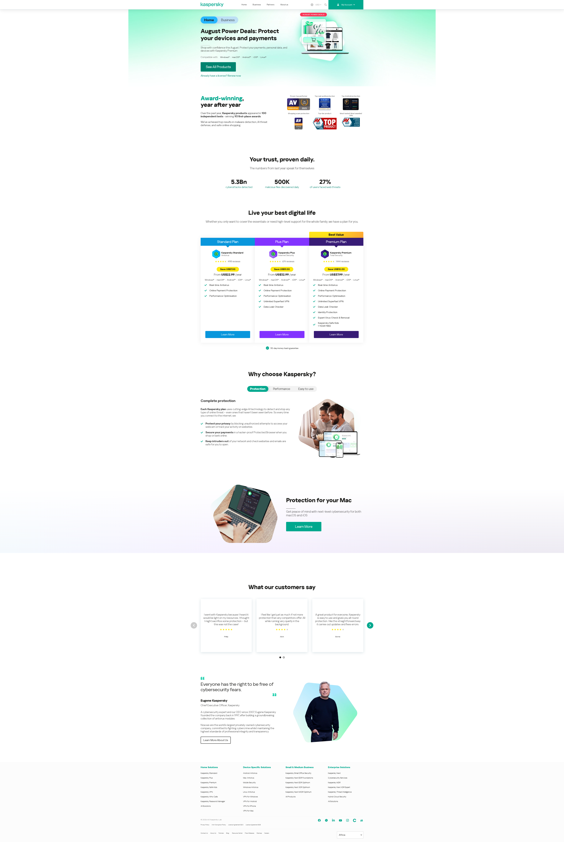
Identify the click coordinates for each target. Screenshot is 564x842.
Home (244, 4)
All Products (291, 797)
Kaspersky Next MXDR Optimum (298, 792)
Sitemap (259, 833)
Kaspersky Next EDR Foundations (299, 778)
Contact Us (204, 833)
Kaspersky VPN (207, 792)
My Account (346, 5)
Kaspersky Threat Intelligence (340, 792)
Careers (266, 833)
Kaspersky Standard (209, 773)
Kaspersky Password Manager (213, 801)
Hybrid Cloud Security (337, 797)
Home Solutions (209, 767)
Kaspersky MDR (334, 782)
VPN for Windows (250, 797)
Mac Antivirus (248, 778)
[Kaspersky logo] (212, 4)
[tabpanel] (282, 428)
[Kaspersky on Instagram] (347, 820)
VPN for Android (250, 801)
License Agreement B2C (235, 825)
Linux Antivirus (249, 792)
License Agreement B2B (253, 825)
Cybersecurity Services (337, 778)
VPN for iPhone (249, 806)
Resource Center (237, 833)
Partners (270, 4)
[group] (226, 625)
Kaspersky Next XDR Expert (339, 787)
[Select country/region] (312, 4)
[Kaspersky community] (354, 820)
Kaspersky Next (334, 773)
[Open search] (325, 4)
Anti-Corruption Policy (219, 825)
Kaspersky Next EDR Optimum (298, 782)
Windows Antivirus (250, 787)
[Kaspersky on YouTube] (340, 820)
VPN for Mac (248, 811)
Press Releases (249, 833)
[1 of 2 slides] (280, 657)
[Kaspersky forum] (361, 820)
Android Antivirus (250, 773)
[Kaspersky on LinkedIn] (333, 820)
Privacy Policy (205, 825)
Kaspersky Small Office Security (298, 773)
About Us (213, 833)
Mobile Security (249, 782)
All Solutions (206, 806)
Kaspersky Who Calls (209, 797)
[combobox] (318, 4)
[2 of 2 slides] (284, 657)
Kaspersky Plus (207, 778)
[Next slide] (370, 625)
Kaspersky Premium (208, 782)
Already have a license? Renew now (221, 75)
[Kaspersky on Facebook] (319, 820)
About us (284, 4)
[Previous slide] (194, 625)
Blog (227, 833)
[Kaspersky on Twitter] (326, 820)
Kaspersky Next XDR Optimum (298, 787)
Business (257, 4)
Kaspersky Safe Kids (209, 787)
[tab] (257, 389)
